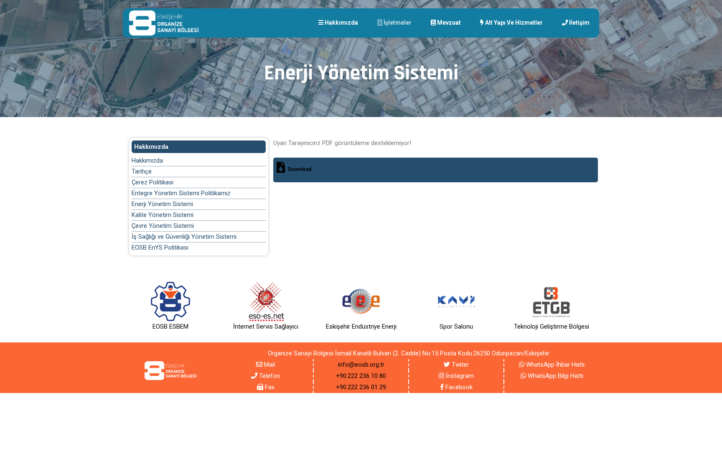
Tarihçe (142, 171)
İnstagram (459, 376)
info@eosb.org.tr (361, 364)
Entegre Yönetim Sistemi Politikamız (181, 193)
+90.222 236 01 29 (361, 387)
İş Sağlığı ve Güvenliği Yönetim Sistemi (184, 236)
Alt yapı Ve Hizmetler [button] (513, 22)
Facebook (458, 387)
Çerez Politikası (152, 182)
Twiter (459, 364)
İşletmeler (397, 22)
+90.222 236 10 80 (361, 376)
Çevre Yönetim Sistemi (163, 226)
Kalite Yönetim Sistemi (162, 215)
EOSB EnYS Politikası (160, 247)
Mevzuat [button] (448, 22)
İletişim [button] (579, 22)
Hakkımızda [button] (340, 22)
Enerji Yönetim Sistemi (162, 204)
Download (299, 169)
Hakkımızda (147, 160)
